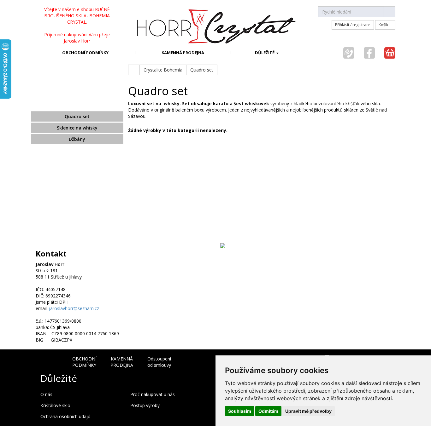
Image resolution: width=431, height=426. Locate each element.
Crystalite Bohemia (77, 104)
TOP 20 (77, 202)
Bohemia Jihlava (77, 190)
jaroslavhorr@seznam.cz (74, 308)
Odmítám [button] (268, 411)
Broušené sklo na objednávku (77, 92)
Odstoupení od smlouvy (159, 362)
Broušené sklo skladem (77, 80)
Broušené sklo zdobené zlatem (77, 154)
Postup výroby (145, 405)
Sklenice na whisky (77, 128)
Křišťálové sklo (55, 405)
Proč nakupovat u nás (152, 394)
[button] (267, 52)
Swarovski (77, 230)
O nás (46, 394)
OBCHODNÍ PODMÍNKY (85, 52)
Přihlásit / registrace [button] (352, 24)
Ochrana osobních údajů (65, 416)
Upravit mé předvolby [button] (308, 411)
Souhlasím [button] (239, 411)
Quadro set (77, 116)
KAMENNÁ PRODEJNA (183, 52)
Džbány (77, 139)
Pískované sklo (77, 178)
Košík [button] (384, 24)
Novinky (77, 213)
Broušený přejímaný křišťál (77, 166)
